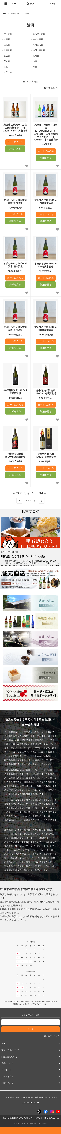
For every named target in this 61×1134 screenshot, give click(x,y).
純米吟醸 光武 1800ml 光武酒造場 (15, 392)
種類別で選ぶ (16, 13)
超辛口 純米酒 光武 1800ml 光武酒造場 (46, 392)
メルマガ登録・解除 (11, 1097)
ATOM (30, 1097)
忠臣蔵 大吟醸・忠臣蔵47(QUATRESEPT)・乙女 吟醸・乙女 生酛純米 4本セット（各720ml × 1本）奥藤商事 (45, 132)
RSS (23, 1097)
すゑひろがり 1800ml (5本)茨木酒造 (15, 328)
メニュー (11, 3)
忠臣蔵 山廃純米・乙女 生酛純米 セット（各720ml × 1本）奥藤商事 (15, 127)
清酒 (27, 13)
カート (53, 3)
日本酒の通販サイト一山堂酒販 (30, 1118)
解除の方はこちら (52, 1036)
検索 (32, 3)
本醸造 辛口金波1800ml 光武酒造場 (15, 455)
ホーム (4, 13)
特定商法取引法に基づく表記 (46, 1097)
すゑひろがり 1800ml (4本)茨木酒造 (45, 265)
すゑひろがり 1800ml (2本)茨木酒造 (45, 201)
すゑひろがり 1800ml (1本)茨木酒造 (15, 201)
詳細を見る (15, 148)
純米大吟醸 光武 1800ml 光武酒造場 (46, 455)
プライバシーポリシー (30, 1102)
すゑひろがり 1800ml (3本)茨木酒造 (15, 265)
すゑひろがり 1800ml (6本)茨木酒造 (45, 328)
